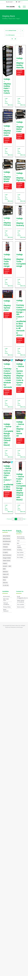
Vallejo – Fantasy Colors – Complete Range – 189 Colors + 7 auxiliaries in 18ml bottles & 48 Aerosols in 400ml (21, 318)
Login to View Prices (6, 101)
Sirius (4, 580)
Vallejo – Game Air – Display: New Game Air (20, 429)
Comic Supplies (19, 546)
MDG (4, 569)
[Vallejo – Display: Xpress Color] (7, 294)
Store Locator (20, 607)
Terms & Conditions (6, 603)
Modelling (4, 18)
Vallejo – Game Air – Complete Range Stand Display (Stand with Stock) (8, 434)
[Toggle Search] (19, 7)
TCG (18, 541)
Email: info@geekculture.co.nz (21, 597)
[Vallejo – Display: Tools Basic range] (7, 246)
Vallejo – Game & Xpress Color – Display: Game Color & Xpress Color (20, 374)
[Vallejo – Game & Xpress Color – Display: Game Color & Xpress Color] (20, 360)
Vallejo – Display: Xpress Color (7, 305)
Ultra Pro (5, 582)
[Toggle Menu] (24, 7)
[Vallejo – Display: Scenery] (20, 210)
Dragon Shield (6, 558)
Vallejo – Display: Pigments (20, 176)
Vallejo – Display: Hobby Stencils (20, 63)
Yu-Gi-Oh (5, 585)
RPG (18, 543)
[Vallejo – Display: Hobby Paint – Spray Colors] (7, 60)
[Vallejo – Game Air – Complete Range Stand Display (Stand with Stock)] (7, 416)
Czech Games (7, 549)
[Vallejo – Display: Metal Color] (20, 114)
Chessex (5, 547)
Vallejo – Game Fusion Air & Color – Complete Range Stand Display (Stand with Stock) (21, 487)
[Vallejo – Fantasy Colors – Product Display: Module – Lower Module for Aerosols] (7, 360)
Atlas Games (6, 538)
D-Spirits (5, 552)
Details (10, 105)
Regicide (5, 577)
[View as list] (15, 38)
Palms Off (5, 574)
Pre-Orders (20, 557)
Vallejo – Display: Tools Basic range (7, 260)
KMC (10, 566)
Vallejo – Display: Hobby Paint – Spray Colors (7, 86)
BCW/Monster (7, 541)
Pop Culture (20, 552)
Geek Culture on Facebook (20, 601)
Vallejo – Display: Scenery (20, 222)
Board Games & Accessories (21, 537)
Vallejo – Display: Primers (7, 221)
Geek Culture (6, 560)
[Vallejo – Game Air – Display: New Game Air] (20, 415)
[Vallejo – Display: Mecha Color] (7, 116)
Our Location (20, 604)
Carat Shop (6, 544)
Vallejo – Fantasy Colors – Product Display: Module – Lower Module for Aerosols (8, 376)
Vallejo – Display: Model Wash (7, 177)
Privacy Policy (7, 607)
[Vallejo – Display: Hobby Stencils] (20, 50)
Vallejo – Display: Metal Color (20, 127)
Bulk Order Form (6, 599)
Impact (5, 563)
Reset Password (5, 610)
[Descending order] (22, 30)
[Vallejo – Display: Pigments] (20, 165)
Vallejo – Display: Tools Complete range (21, 260)
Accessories (20, 555)
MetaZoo (5, 571)
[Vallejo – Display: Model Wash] (7, 164)
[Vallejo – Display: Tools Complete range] (20, 246)
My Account (6, 596)
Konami (5, 566)
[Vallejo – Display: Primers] (7, 210)
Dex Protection (7, 555)
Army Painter (6, 536)
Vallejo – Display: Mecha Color (7, 131)
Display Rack (12, 18)
